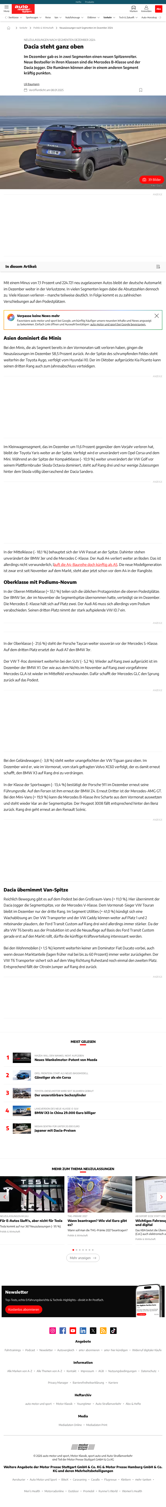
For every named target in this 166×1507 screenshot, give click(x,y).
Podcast (30, 1350)
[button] (83, 142)
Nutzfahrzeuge (72, 17)
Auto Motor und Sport (43, 1479)
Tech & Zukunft (126, 17)
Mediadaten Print (96, 1425)
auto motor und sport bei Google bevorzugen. (118, 324)
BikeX (64, 1479)
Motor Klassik (64, 1403)
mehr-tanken (143, 1479)
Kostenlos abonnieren (23, 1309)
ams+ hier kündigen (116, 1350)
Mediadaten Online (70, 1425)
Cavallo (95, 1479)
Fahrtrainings (13, 1350)
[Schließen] (157, 316)
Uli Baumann (31, 84)
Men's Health (32, 1491)
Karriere (113, 1382)
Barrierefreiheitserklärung (88, 1382)
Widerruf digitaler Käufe (147, 1350)
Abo (158, 8)
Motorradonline (54, 1491)
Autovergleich (65, 1350)
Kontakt (71, 1371)
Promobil (88, 1491)
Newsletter (46, 1350)
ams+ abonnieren (89, 1350)
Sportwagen (32, 17)
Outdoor (73, 1491)
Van (56, 17)
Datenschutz (148, 1371)
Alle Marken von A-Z (19, 1371)
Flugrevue (110, 1479)
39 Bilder (154, 179)
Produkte (89, 1)
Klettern (126, 1479)
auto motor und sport (38, 1403)
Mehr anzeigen (80, 1258)
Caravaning (80, 1479)
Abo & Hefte (133, 1403)
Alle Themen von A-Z (49, 1371)
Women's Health (132, 1491)
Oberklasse (13, 17)
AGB (101, 1371)
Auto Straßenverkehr (108, 1403)
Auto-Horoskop (149, 17)
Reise (48, 17)
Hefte (78, 1)
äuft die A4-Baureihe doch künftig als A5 (85, 564)
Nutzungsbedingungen (122, 1371)
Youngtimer (84, 1403)
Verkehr (107, 17)
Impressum (87, 1371)
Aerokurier (18, 1479)
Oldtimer (91, 17)
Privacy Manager (58, 1382)
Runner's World (108, 1491)
